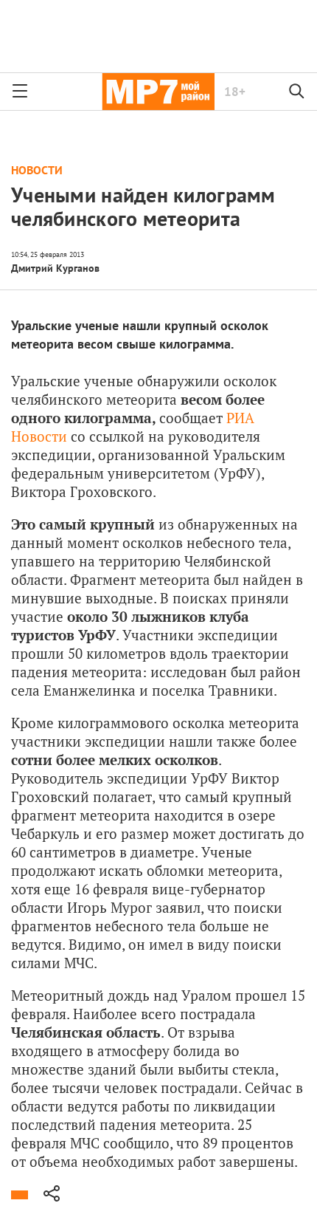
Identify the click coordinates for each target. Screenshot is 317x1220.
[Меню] (20, 91)
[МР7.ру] (158, 91)
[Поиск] (297, 91)
